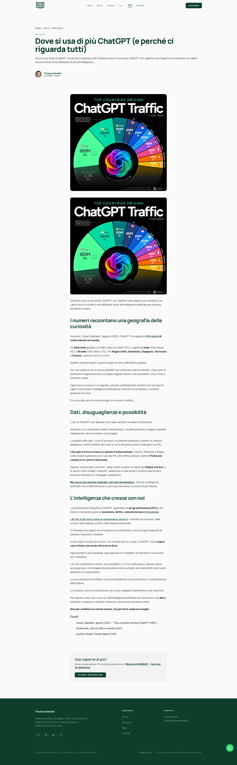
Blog (130, 5)
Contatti (140, 5)
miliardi (154, 336)
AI (120, 5)
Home (89, 5)
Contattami (193, 5)
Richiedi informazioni (90, 675)
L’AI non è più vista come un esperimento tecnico (99, 519)
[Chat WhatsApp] (230, 748)
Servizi (100, 5)
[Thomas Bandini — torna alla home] (40, 5)
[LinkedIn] (53, 735)
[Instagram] (46, 735)
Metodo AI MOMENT (137, 664)
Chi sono (111, 5)
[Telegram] (38, 735)
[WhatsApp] (61, 735)
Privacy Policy (145, 752)
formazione (152, 512)
